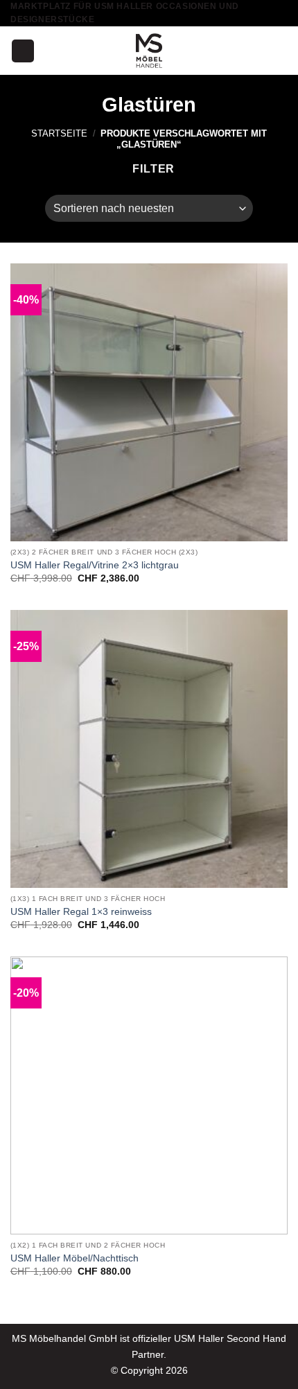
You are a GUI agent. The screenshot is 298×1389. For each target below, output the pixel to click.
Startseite (59, 133)
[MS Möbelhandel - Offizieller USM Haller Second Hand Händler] (149, 50)
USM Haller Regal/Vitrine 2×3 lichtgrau (94, 565)
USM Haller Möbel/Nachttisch (74, 1258)
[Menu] (23, 51)
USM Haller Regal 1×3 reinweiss (81, 912)
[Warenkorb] (281, 50)
